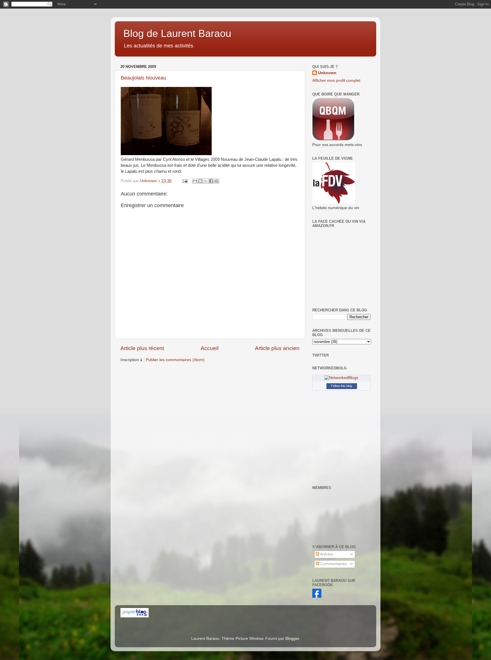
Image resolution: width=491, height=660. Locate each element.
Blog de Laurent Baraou (177, 33)
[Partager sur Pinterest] (216, 181)
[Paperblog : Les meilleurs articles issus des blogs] (134, 616)
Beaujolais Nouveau (143, 78)
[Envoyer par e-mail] (195, 181)
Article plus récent (142, 348)
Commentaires (333, 564)
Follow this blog (341, 386)
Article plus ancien (277, 348)
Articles (326, 554)
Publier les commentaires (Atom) (175, 360)
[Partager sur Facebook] (211, 181)
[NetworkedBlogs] (341, 378)
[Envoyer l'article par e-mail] (184, 181)
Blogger (292, 638)
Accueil (210, 348)
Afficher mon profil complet (336, 80)
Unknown (327, 73)
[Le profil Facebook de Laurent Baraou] (316, 596)
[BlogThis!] (200, 181)
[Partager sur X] (206, 181)
